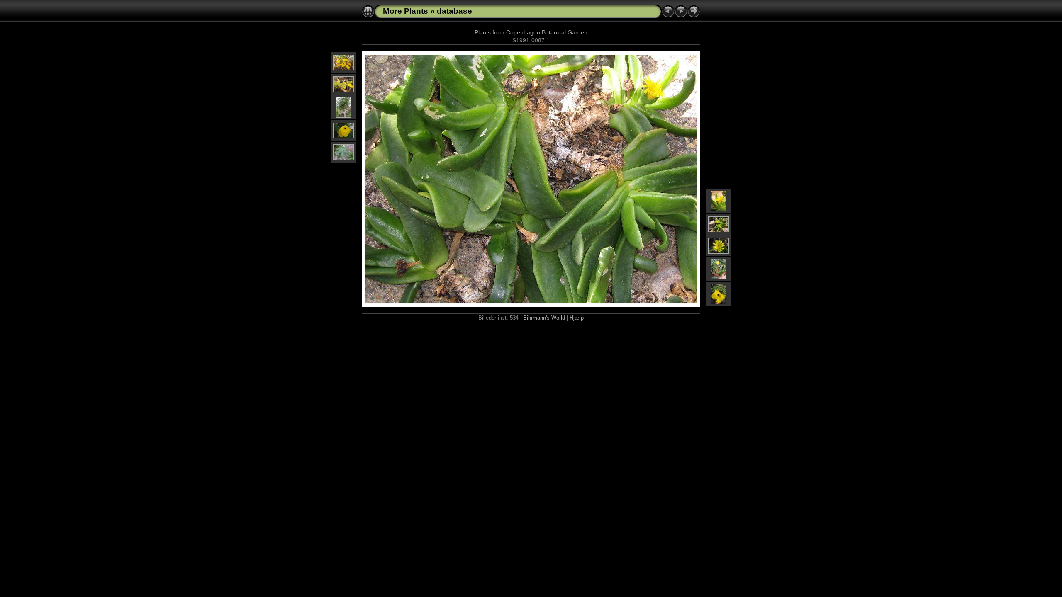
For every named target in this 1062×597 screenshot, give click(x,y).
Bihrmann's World (544, 318)
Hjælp (577, 318)
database (454, 11)
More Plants (405, 11)
